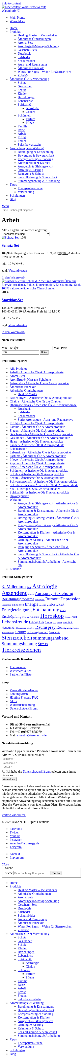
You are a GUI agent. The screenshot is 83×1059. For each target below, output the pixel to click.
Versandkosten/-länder (24, 690)
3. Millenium (14, 586)
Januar (68, 617)
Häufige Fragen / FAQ (24, 697)
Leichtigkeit (36, 622)
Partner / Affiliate (20, 674)
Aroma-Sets (17, 376)
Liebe (48, 622)
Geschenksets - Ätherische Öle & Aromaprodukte (41, 434)
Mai (54, 623)
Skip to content (11, 3)
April (29, 587)
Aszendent (14, 593)
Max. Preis (60, 348)
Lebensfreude (18, 448)
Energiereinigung (17, 609)
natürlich (68, 622)
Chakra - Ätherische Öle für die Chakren (35, 401)
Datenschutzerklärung (23, 708)
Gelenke (34, 616)
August (30, 594)
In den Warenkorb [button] (13, 277)
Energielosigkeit (51, 604)
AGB (13, 701)
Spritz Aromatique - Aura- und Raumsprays (45, 419)
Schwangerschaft (37, 632)
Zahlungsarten (19, 694)
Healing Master (27, 394)
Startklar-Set (12, 300)
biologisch (40, 599)
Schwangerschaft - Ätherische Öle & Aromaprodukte (43, 481)
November (21, 628)
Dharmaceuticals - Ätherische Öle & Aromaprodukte (43, 405)
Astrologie (44, 586)
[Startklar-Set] (41, 288)
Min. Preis (8, 348)
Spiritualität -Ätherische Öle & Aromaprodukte (39, 492)
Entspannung (45, 609)
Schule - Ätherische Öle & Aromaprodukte (37, 474)
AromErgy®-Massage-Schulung (30, 379)
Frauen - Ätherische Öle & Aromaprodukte (37, 430)
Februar (26, 617)
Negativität (8, 627)
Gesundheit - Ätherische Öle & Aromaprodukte (40, 437)
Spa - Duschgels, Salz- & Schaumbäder (35, 488)
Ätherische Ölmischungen (26, 390)
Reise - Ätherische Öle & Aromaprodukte (36, 467)
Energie (31, 604)
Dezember (6, 605)
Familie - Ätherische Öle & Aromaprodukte (37, 427)
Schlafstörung (8, 632)
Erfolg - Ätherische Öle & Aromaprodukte (36, 423)
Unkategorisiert (19, 496)
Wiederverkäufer (20, 670)
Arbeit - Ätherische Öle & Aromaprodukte (36, 372)
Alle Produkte (18, 368)
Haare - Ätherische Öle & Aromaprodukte (36, 441)
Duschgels (24, 408)
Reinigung (64, 627)
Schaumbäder (26, 416)
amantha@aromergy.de (32, 735)
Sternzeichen (17, 637)
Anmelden (9, 779)
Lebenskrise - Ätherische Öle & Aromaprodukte (40, 452)
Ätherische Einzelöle (23, 387)
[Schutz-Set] (10, 237)
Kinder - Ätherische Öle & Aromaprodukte (37, 445)
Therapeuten (18, 667)
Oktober (30, 628)
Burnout (52, 598)
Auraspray (44, 593)
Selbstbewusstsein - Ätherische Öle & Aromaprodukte (44, 485)
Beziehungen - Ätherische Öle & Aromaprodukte (41, 397)
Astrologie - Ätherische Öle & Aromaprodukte (39, 383)
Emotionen (18, 604)
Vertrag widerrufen (14, 815)
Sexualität (54, 632)
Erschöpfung (12, 616)
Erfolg (63, 610)
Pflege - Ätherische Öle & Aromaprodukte (36, 459)
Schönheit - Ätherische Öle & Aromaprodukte (39, 470)
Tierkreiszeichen (21, 649)
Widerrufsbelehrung (22, 704)
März (59, 623)
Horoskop (52, 615)
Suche (9, 873)
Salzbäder (24, 412)
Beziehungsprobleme (18, 599)
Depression (70, 598)
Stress (43, 644)
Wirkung (15, 499)
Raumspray (45, 627)
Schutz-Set (10, 245)
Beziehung (63, 593)
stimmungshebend (50, 638)
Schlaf (76, 628)
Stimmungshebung (19, 643)
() (11, 10)
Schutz (20, 632)
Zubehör (15, 569)
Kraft (74, 616)
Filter (44, 352)
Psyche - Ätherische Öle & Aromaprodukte (37, 463)
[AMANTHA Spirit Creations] (24, 7)
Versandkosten (17, 270)
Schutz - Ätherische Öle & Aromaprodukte (37, 478)
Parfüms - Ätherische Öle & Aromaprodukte (38, 456)
